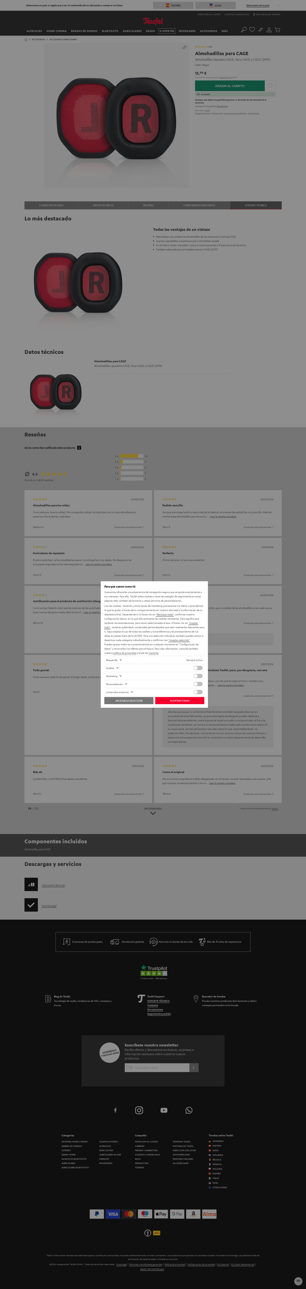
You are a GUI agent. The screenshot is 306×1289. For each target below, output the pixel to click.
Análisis (110, 668)
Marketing (111, 676)
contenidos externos (117, 692)
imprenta (153, 652)
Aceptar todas (180, 700)
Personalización (114, 684)
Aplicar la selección (129, 700)
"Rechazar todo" (165, 614)
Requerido (112, 660)
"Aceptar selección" (179, 640)
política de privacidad (124, 652)
